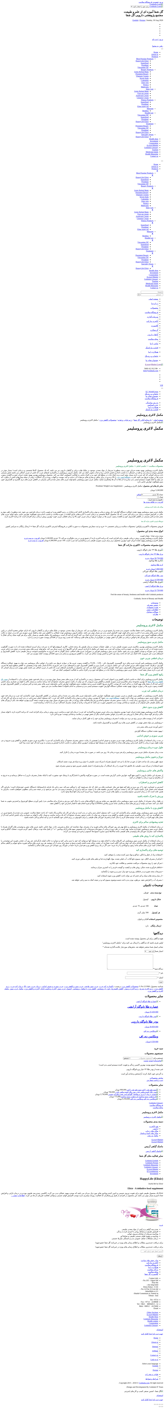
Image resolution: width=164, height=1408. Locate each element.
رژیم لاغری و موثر (131, 989)
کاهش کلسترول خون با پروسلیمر (110, 989)
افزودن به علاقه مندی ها (153, 502)
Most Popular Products (144, 59)
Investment (154, 141)
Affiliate (155, 1351)
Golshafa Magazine (150, 1165)
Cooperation (153, 143)
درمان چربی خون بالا (32, 986)
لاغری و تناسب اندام (48, 989)
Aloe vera (145, 83)
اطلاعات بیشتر (152, 610)
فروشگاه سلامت (145, 2)
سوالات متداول (152, 612)
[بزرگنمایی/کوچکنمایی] (155, 1404)
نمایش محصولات (156, 1078)
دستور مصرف (152, 605)
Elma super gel (143, 106)
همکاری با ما (153, 352)
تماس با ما (154, 343)
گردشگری (154, 330)
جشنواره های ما (152, 360)
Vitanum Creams (142, 76)
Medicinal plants (152, 152)
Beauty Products (147, 70)
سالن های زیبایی (151, 1131)
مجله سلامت (153, 339)
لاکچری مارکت (152, 321)
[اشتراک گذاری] (160, 1404)
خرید (147, 558)
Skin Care (149, 89)
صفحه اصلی (158, 420)
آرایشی (155, 1129)
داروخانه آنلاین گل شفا (142, 420)
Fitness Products (147, 100)
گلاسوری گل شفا (151, 1274)
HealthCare (149, 113)
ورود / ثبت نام (157, 39)
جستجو (126, 1058)
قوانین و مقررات (151, 1374)
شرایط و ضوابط (152, 1379)
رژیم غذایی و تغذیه (125, 420)
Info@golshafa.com (150, 371)
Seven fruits (144, 78)
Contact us (154, 156)
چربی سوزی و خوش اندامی (52, 986)
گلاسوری (154, 326)
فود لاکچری (153, 1126)
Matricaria (145, 87)
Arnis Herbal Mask (141, 72)
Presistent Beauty (142, 74)
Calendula (145, 80)
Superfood (145, 63)
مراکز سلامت (152, 1270)
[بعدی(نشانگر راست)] (160, 1406)
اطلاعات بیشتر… (18, 1195)
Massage (150, 109)
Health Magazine (151, 154)
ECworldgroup (152, 1171)
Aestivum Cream (142, 96)
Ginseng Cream (143, 98)
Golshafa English (151, 1161)
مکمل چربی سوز (16, 989)
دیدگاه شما (158, 969)
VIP (161, 385)
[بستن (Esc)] (162, 1404)
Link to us (154, 1360)
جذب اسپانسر (152, 405)
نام (161, 973)
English (135, 20)
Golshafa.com (144, 1383)
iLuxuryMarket (152, 145)
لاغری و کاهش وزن (32, 989)
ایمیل (160, 977)
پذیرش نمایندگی (152, 403)
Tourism (155, 150)
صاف (139, 494)
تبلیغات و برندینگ (151, 356)
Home (156, 52)
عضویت (156, 2)
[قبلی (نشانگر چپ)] (162, 1406)
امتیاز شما (159, 951)
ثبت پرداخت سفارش (155, 1080)
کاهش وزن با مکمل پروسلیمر (84, 989)
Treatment (149, 124)
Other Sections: (152, 1312)
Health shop (153, 139)
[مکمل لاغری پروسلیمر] (153, 1117)
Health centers (152, 1321)
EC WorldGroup (152, 392)
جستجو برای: (158, 1058)
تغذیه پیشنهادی (152, 607)
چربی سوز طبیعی (91, 986)
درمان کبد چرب (17, 986)
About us (154, 54)
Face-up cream (143, 93)
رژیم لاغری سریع (146, 989)
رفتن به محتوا (157, 46)
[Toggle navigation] (162, 48)
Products (155, 57)
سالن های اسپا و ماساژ (149, 1133)
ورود (161, 2)
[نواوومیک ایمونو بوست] (153, 1061)
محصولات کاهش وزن (107, 420)
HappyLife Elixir (142, 61)
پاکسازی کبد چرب (106, 986)
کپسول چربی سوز (64, 989)
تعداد (161, 495)
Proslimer (145, 65)
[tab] (79, 603)
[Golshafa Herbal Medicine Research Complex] (156, 4)
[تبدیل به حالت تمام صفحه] (157, 1404)
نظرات (155, 614)
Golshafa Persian (151, 1163)
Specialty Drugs (147, 135)
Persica (146, 85)
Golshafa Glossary (151, 148)
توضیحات (154, 603)
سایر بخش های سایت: (149, 1260)
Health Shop (153, 1317)
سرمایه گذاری (152, 317)
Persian (142, 20)
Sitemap (155, 1347)
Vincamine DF (143, 67)
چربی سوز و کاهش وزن (73, 986)
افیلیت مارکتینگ (152, 348)
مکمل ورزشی (152, 1136)
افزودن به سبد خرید (155, 500)
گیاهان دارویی (152, 335)
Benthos (145, 111)
